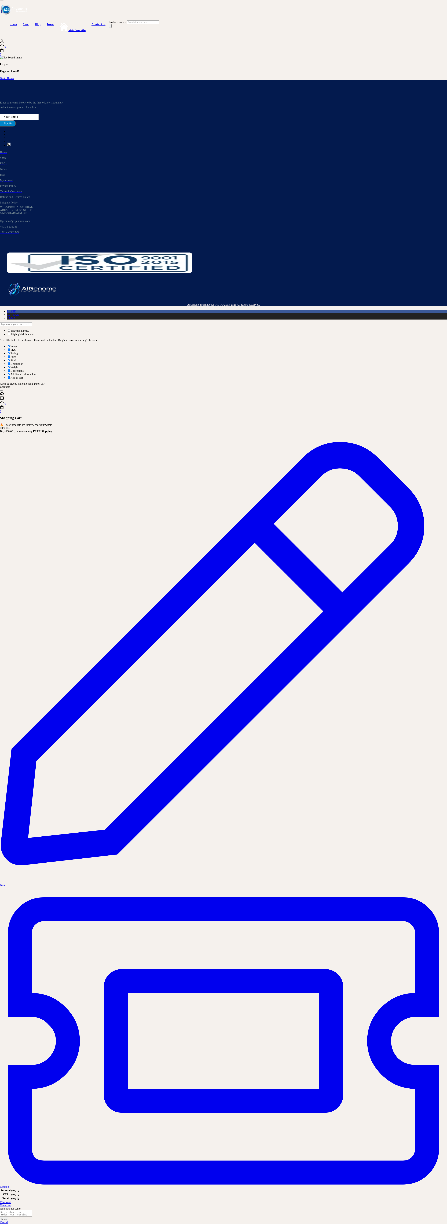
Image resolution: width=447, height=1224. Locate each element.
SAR (13, 314)
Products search (118, 22)
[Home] (223, 394)
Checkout (5, 1202)
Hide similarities (19, 330)
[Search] (110, 26)
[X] (8, 145)
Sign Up (8, 123)
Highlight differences (22, 334)
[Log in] (2, 42)
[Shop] (223, 398)
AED (11, 311)
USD (11, 317)
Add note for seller (10, 1208)
